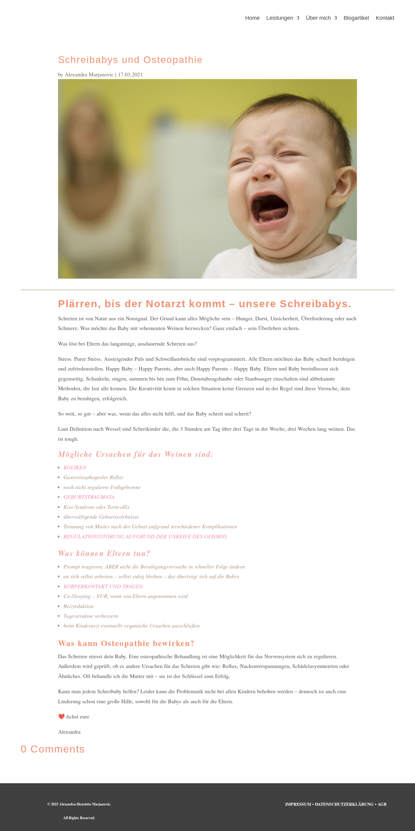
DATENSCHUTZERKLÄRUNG (344, 804)
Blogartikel (356, 18)
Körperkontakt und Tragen (103, 586)
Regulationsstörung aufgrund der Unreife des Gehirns (145, 536)
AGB (382, 804)
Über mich (318, 18)
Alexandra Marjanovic (89, 74)
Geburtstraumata (89, 496)
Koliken (74, 467)
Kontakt (385, 18)
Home (252, 18)
